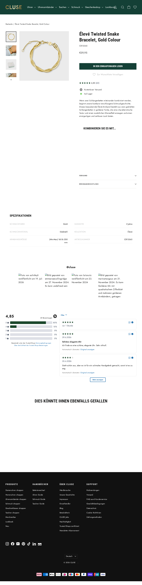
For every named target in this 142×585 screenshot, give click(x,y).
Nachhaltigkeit (65, 521)
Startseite (9, 24)
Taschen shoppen (12, 512)
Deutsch (69, 556)
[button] (135, 7)
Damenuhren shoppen (14, 490)
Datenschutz (91, 508)
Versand (83, 176)
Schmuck (76, 7)
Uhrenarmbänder (46, 7)
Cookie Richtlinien (94, 512)
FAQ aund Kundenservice (97, 499)
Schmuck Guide (39, 499)
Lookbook (110, 7)
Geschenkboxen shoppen (16, 508)
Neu (7, 526)
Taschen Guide (39, 503)
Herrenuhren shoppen (14, 494)
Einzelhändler (65, 503)
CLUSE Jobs (64, 517)
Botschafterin (65, 512)
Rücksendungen (93, 490)
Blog (61, 508)
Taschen (63, 7)
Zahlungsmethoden (94, 517)
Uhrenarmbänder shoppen (16, 499)
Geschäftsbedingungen (96, 503)
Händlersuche (65, 490)
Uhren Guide (38, 494)
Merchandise (11, 517)
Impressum (64, 499)
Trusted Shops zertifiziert (69, 526)
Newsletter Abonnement (69, 530)
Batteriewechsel (39, 490)
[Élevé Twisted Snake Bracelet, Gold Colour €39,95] (84, 146)
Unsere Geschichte (67, 494)
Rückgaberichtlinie (89, 184)
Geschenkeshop (93, 7)
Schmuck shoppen (13, 503)
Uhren (30, 7)
